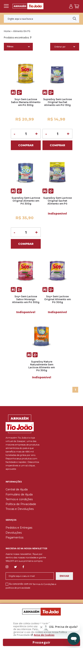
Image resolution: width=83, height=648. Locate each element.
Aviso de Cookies (44, 635)
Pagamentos (14, 537)
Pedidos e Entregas (19, 527)
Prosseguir (41, 642)
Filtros (10, 46)
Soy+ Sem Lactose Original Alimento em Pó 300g (57, 299)
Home (7, 31)
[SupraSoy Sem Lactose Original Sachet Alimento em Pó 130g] (57, 74)
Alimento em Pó (21, 31)
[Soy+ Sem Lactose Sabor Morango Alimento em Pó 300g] (26, 271)
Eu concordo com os (31, 585)
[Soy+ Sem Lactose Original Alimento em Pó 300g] (57, 271)
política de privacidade (18, 587)
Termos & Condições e (44, 584)
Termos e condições (19, 499)
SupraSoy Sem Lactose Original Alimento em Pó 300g (26, 200)
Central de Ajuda (17, 489)
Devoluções (14, 532)
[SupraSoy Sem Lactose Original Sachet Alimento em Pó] (57, 173)
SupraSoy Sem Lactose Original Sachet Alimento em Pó (57, 200)
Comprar (25, 145)
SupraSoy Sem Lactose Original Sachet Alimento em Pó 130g (57, 102)
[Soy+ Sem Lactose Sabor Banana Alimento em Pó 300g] (26, 74)
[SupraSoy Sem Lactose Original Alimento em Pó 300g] (26, 173)
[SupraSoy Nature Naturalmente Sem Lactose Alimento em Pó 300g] (42, 336)
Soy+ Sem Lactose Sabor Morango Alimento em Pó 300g (25, 299)
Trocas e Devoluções (20, 509)
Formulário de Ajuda (19, 494)
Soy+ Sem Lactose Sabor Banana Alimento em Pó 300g (26, 102)
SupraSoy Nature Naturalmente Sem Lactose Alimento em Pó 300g (41, 366)
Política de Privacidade (21, 504)
